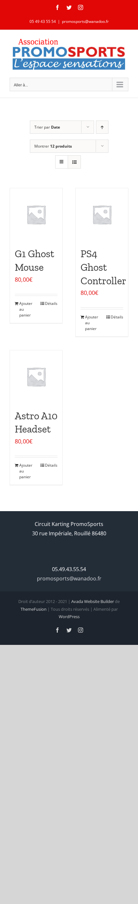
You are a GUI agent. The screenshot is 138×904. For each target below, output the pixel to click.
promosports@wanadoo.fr (85, 21)
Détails (51, 303)
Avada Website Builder (92, 601)
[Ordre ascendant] (102, 127)
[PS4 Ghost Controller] (102, 214)
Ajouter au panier (25, 309)
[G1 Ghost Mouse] (36, 214)
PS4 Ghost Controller (103, 267)
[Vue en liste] (74, 162)
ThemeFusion (34, 609)
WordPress (69, 616)
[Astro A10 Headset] (36, 376)
